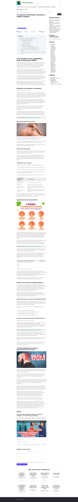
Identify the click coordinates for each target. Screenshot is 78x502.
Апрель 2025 (53, 53)
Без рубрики (53, 77)
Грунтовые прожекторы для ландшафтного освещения (21, 474)
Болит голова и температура (22, 28)
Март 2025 (52, 54)
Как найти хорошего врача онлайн (56, 474)
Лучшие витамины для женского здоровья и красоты (33, 486)
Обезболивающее (20, 9)
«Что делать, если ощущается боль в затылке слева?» (28, 38)
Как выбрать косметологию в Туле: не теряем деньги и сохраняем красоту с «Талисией (55, 26)
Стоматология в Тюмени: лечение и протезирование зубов (33, 474)
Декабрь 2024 (53, 57)
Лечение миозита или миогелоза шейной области (30, 48)
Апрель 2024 (53, 62)
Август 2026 (53, 44)
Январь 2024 (53, 65)
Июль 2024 (53, 61)
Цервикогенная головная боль (26, 44)
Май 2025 (52, 52)
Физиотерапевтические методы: (28, 40)
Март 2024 (52, 63)
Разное (26, 9)
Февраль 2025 (53, 55)
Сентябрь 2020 (53, 71)
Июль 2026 (52, 45)
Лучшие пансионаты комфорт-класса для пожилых (45, 474)
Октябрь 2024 (53, 58)
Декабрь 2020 (53, 68)
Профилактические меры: (27, 43)
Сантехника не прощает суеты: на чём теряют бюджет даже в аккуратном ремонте (54, 31)
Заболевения (53, 80)
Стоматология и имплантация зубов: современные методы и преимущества (22, 487)
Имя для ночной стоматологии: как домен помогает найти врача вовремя (55, 20)
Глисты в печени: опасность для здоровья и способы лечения (45, 487)
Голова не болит (27, 2)
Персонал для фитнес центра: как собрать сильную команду (56, 487)
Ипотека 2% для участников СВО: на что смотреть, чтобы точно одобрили (54, 23)
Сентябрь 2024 (53, 59)
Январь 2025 (53, 56)
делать (18, 439)
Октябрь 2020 (53, 70)
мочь (21, 439)
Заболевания (53, 79)
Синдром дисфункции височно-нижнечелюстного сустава (30, 49)
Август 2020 (53, 72)
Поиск (50, 12)
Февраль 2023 (53, 66)
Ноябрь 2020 (53, 69)
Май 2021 (52, 67)
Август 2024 (53, 60)
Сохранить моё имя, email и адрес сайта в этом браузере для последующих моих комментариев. (31, 462)
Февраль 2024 (53, 64)
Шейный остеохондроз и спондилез (26, 39)
